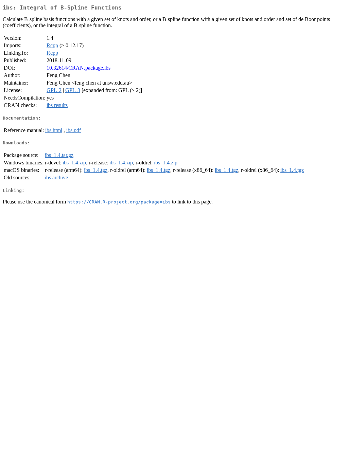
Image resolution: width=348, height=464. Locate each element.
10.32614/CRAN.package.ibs (78, 68)
